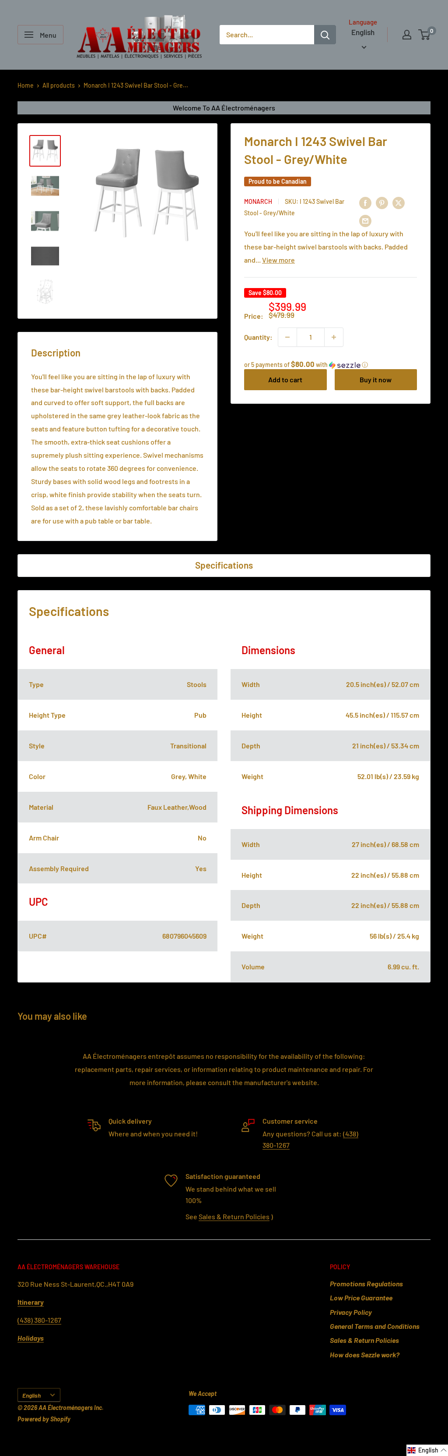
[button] (330, 364)
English (31, 1395)
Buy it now (376, 379)
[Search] (325, 34)
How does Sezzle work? (364, 1354)
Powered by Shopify (44, 1419)
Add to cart (285, 379)
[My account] (406, 34)
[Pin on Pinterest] (382, 203)
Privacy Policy (351, 1312)
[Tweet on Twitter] (398, 203)
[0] (424, 34)
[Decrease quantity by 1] (287, 337)
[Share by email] (365, 220)
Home (26, 85)
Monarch (258, 201)
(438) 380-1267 (39, 1320)
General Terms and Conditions (375, 1326)
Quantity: (258, 337)
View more (278, 260)
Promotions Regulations (366, 1283)
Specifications (224, 564)
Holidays (31, 1338)
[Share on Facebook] (365, 203)
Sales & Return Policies (234, 1216)
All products (58, 85)
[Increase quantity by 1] (334, 337)
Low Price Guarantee (361, 1297)
